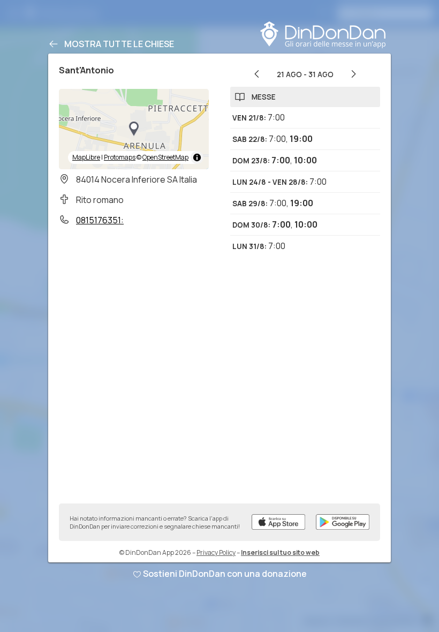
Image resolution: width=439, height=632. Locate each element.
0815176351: (100, 220)
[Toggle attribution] (197, 157)
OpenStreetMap (165, 157)
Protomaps (119, 157)
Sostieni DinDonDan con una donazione (225, 574)
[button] (133, 129)
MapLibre (86, 157)
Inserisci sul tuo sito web (280, 552)
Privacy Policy (216, 552)
